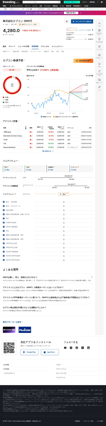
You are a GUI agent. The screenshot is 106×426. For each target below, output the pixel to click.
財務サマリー (6, 51)
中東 (85, 9)
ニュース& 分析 (23, 46)
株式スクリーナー (15, 9)
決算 (57, 51)
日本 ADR (62, 9)
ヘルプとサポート (9, 373)
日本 (23, 9)
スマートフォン (61, 369)
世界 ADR (55, 9)
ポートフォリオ (61, 373)
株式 (5, 9)
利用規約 (77, 421)
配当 (52, 51)
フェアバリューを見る (84, 30)
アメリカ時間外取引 (39, 9)
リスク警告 (100, 421)
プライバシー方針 (88, 421)
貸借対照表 (25, 51)
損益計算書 (16, 51)
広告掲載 (6, 369)
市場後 (48, 9)
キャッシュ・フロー (35, 51)
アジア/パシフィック (93, 9)
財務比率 (46, 51)
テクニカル (45, 46)
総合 (4, 46)
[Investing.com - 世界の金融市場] (11, 2)
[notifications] (98, 2)
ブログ (58, 364)
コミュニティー (57, 46)
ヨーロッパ (79, 9)
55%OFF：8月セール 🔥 (72, 2)
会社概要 (6, 364)
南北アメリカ (70, 9)
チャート (12, 46)
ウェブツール (60, 377)
